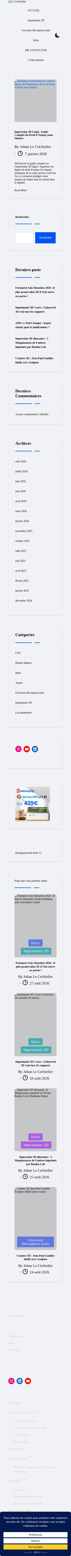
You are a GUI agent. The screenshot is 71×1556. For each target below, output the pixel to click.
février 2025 (22, 580)
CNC (18, 652)
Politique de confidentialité (28, 1503)
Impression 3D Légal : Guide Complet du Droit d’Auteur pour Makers (33, 135)
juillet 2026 (21, 471)
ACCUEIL (14, 1402)
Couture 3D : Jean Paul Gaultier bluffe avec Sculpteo (34, 360)
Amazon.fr (14, 1350)
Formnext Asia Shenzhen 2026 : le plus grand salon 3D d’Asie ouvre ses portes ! (35, 292)
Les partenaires (23, 712)
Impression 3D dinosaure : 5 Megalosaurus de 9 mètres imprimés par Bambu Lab (31, 342)
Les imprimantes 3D (25, 1421)
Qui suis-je (19, 1489)
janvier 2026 (22, 521)
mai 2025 (20, 560)
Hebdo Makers (23, 662)
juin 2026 (20, 481)
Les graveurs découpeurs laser (30, 1428)
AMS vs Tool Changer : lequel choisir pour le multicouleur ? (33, 325)
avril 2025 (20, 570)
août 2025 (20, 550)
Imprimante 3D (23, 702)
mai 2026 (20, 491)
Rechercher (22, 216)
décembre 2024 (23, 600)
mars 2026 (21, 511)
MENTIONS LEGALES (27, 1496)
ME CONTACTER (19, 1510)
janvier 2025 (22, 590)
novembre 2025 (23, 530)
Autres (19, 682)
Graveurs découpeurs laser (29, 692)
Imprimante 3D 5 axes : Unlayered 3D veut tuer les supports (35, 309)
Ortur (11, 1343)
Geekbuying (15, 1336)
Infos (18, 672)
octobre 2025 (22, 540)
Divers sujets (21, 1442)
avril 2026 (20, 501)
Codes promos (16, 1448)
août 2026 (20, 461)
